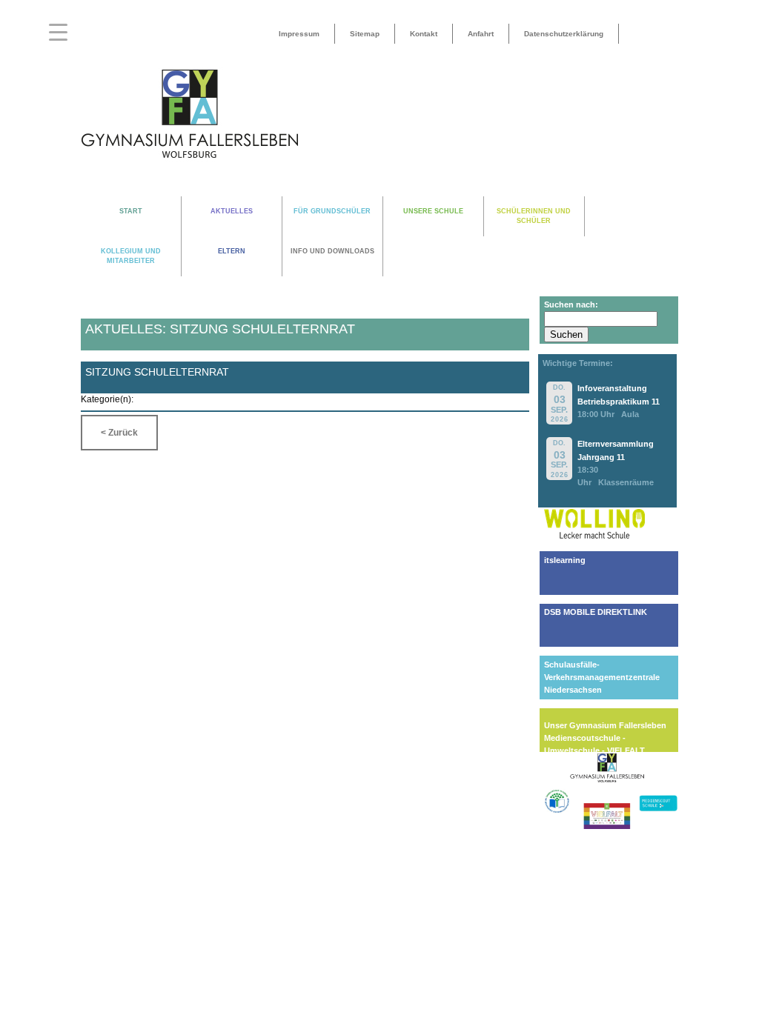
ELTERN (231, 251)
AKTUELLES (232, 211)
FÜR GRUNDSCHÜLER (332, 211)
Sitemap (365, 34)
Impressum (299, 34)
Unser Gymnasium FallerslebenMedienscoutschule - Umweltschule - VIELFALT (605, 738)
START (130, 211)
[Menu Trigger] (58, 31)
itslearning (565, 560)
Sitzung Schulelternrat (157, 372)
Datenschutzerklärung (563, 34)
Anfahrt (481, 34)
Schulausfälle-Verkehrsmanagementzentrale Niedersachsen (602, 677)
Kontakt (423, 34)
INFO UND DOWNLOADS (332, 251)
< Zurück (119, 432)
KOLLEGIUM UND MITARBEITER (131, 255)
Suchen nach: (571, 304)
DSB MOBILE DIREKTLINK (595, 611)
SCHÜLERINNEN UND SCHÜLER (534, 215)
